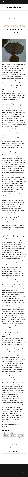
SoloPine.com (17, 473)
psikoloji (16, 26)
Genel (21, 25)
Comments (14, 444)
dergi (10, 25)
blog (6, 25)
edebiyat (16, 25)
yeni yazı (22, 26)
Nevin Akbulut (14, 451)
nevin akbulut (7, 26)
